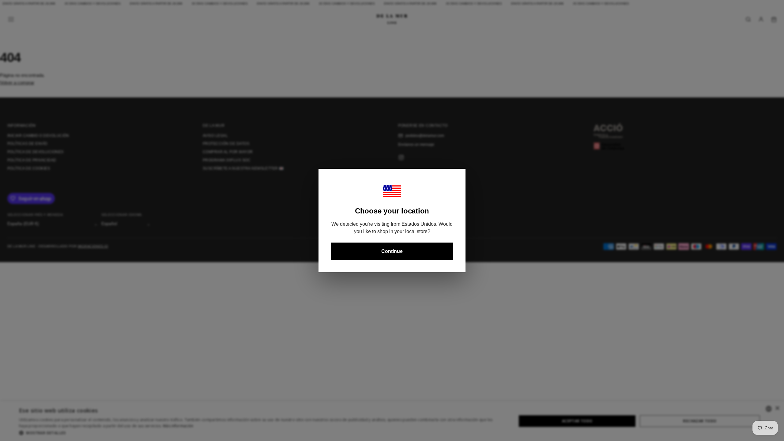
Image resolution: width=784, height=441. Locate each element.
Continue (392, 251)
